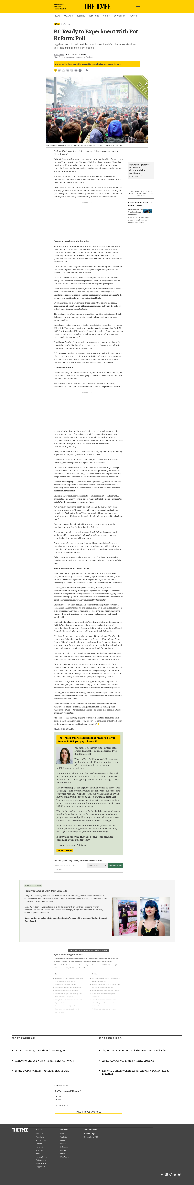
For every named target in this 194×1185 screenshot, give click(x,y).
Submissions (41, 1160)
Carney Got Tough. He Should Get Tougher (40, 1050)
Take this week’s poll (88, 1112)
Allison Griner (59, 54)
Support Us (120, 16)
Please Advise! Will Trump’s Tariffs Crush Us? (128, 1060)
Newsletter (40, 1137)
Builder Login (89, 1133)
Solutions (94, 16)
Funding (39, 1147)
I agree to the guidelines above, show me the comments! (88, 950)
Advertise (40, 1150)
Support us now (64, 850)
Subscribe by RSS (91, 1137)
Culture (81, 16)
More (105, 16)
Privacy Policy (41, 1157)
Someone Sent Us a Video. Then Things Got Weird (44, 1060)
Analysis (68, 16)
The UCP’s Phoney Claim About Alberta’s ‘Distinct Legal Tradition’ (135, 1072)
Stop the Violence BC (71, 179)
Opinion (63, 1150)
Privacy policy (58, 869)
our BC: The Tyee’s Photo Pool (111, 145)
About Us (39, 1133)
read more (134, 176)
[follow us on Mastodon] (67, 70)
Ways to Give (41, 1163)
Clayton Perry (91, 145)
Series (62, 1153)
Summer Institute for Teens (62, 918)
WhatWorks (64, 1157)
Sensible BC (101, 375)
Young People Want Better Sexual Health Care (41, 1070)
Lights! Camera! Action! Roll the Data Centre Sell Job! (134, 1050)
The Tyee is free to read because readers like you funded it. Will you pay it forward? (87, 739)
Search (134, 16)
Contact (39, 1143)
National (63, 1143)
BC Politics (65, 24)
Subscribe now (115, 865)
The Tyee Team (42, 1140)
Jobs (38, 1153)
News (57, 16)
